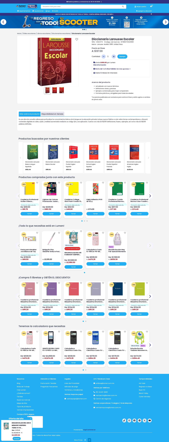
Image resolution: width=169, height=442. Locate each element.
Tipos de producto (24, 406)
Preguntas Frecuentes (49, 386)
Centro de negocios (103, 399)
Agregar (122, 56)
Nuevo (111, 247)
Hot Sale (142, 383)
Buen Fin (142, 390)
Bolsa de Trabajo (23, 386)
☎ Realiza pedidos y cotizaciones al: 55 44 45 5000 (83, 2)
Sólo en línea (69, 245)
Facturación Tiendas (48, 383)
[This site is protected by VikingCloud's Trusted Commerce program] (35, 422)
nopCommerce (89, 430)
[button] (19, 196)
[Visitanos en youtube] (150, 420)
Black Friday (143, 393)
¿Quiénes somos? (23, 393)
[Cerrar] (151, 14)
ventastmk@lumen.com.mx (106, 395)
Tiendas (20, 396)
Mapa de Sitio (22, 403)
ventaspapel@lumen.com (77, 399)
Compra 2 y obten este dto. (28, 255)
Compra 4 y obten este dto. (28, 205)
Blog (18, 383)
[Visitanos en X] (145, 420)
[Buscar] (123, 6)
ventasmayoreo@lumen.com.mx (108, 407)
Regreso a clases (145, 386)
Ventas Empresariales (25, 410)
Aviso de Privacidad (71, 383)
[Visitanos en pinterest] (139, 420)
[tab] (82, 221)
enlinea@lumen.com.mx (105, 383)
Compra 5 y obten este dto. (72, 205)
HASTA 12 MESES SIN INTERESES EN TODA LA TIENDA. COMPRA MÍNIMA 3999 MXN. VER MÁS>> (84, 14)
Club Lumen (21, 390)
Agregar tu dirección (144, 11)
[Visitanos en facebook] (134, 420)
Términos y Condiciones (73, 390)
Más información (99, 65)
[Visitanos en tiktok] (124, 420)
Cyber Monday (144, 396)
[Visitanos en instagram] (129, 420)
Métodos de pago (71, 386)
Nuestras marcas (23, 400)
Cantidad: (96, 56)
